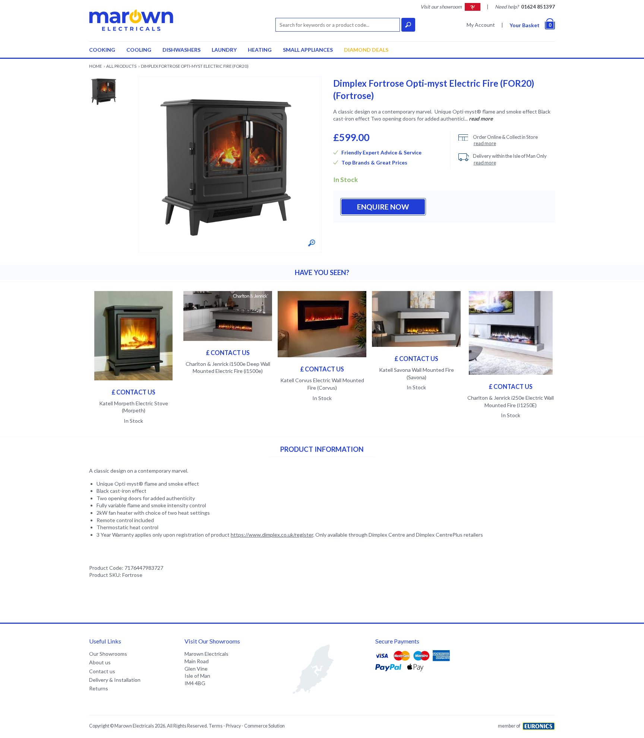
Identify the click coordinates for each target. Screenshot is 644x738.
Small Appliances (308, 50)
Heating (260, 50)
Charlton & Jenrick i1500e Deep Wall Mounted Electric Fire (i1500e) (228, 367)
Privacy (233, 726)
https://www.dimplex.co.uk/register (272, 534)
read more (481, 118)
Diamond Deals (366, 50)
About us (100, 662)
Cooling (138, 50)
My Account (481, 25)
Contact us (102, 671)
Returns (98, 688)
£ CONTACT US (133, 392)
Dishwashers (181, 50)
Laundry (224, 50)
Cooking (102, 50)
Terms (215, 726)
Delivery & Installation (115, 680)
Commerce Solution (264, 726)
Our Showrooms (108, 654)
